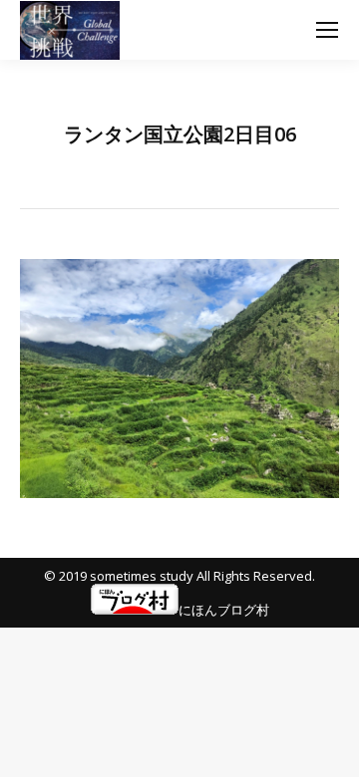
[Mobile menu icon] (327, 30)
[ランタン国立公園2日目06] (179, 378)
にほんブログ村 (224, 610)
